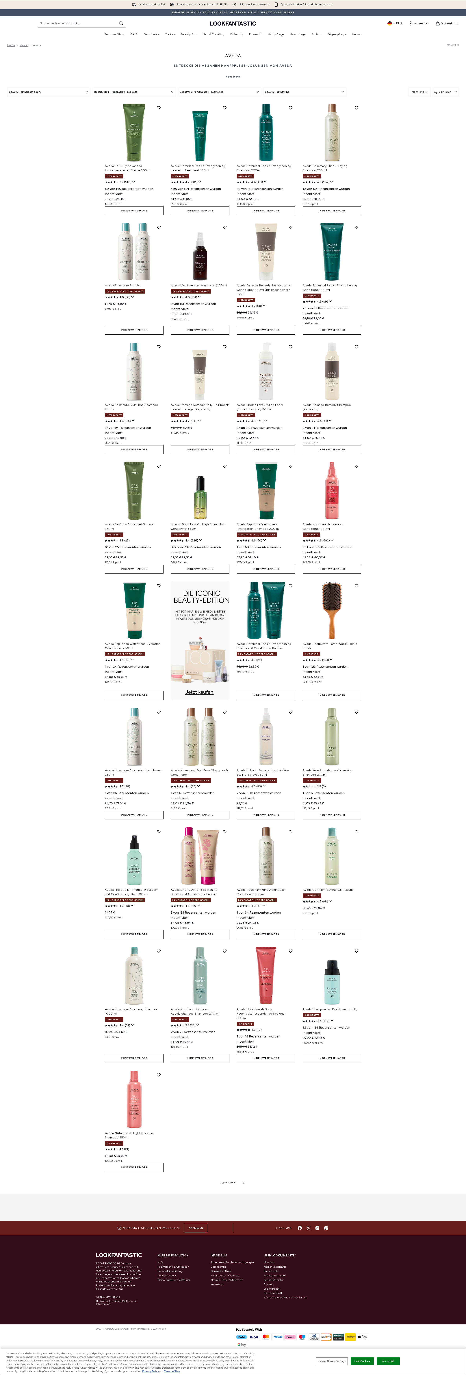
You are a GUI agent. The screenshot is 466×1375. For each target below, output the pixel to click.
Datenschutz (218, 1266)
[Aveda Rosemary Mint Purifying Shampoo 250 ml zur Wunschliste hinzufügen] (356, 107)
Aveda (233, 56)
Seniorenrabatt (273, 1293)
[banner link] (200, 640)
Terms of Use (172, 1371)
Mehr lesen (233, 76)
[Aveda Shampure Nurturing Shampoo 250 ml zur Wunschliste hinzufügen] (158, 346)
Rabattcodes (272, 1271)
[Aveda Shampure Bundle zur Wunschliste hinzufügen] (158, 227)
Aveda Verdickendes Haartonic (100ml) (199, 285)
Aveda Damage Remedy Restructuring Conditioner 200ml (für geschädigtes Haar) (264, 290)
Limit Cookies (362, 1361)
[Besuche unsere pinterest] (326, 1228)
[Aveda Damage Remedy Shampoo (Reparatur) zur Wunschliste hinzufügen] (356, 346)
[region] (233, 1361)
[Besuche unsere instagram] (317, 1228)
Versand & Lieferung (170, 1271)
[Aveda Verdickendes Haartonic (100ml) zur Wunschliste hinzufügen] (224, 227)
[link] (419, 23)
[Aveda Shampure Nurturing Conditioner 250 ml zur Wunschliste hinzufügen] (158, 712)
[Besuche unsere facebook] (299, 1228)
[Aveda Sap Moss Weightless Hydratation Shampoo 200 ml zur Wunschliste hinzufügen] (290, 466)
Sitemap (269, 1284)
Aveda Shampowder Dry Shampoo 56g (330, 1009)
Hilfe (160, 1262)
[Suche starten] (121, 23)
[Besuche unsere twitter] (308, 1228)
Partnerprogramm (275, 1275)
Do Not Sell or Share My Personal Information (116, 1303)
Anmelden (196, 1228)
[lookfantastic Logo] (233, 23)
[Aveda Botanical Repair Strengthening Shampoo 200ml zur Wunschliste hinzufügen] (290, 107)
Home (11, 45)
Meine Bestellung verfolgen (174, 1280)
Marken (24, 45)
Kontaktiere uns (167, 1275)
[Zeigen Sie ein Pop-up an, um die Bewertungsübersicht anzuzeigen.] (133, 181)
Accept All (388, 1361)
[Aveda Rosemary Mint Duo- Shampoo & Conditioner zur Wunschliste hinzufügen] (224, 712)
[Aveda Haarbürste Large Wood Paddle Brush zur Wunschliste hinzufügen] (356, 585)
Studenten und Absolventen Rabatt (285, 1297)
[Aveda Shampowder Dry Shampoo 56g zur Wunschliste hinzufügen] (356, 951)
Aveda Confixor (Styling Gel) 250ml (328, 889)
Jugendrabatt (272, 1288)
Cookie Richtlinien (222, 1271)
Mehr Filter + (420, 91)
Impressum (217, 1284)
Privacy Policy (150, 1371)
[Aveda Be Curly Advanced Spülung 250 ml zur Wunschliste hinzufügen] (158, 466)
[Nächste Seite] (244, 1183)
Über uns (269, 1262)
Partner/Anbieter (274, 1280)
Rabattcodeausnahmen (225, 1275)
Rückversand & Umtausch (173, 1266)
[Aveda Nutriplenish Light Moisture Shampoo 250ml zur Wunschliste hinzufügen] (158, 1074)
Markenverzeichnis (275, 1266)
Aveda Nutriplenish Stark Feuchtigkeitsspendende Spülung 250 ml (261, 1013)
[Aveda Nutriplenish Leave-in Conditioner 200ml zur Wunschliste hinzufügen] (356, 466)
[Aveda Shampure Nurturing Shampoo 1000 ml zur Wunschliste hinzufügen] (158, 951)
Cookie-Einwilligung (108, 1296)
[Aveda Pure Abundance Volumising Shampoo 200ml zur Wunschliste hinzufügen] (356, 712)
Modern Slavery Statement (227, 1280)
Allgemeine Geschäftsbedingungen (232, 1262)
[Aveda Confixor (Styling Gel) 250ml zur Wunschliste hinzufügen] (356, 831)
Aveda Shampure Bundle (122, 285)
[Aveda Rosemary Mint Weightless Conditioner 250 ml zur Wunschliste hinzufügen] (290, 831)
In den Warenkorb (134, 210)
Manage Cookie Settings (332, 1361)
